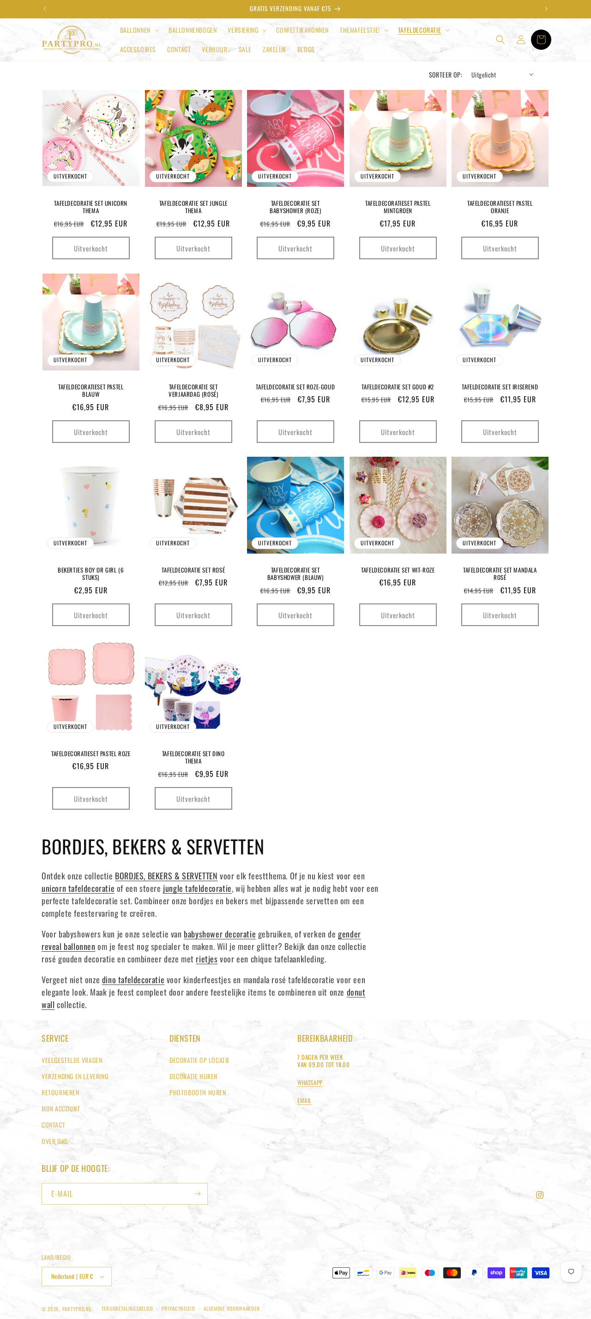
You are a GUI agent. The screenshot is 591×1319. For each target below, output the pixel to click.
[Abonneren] (197, 1194)
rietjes (206, 959)
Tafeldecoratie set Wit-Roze (397, 570)
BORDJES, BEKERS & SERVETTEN (166, 876)
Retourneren (60, 1092)
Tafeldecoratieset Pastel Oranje (499, 207)
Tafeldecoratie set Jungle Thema (193, 207)
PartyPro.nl (76, 1309)
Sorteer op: (445, 74)
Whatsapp (310, 1082)
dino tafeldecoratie (133, 979)
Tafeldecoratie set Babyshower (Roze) (295, 207)
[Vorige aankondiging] (45, 9)
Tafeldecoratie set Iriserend (500, 386)
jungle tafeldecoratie (197, 888)
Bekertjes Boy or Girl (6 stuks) (91, 574)
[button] (139, 30)
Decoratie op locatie (199, 1060)
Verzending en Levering (75, 1076)
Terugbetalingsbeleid (127, 1308)
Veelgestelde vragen (72, 1060)
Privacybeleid (178, 1308)
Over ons (55, 1141)
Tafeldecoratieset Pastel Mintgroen (397, 207)
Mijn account (61, 1108)
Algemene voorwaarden (231, 1308)
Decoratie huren (193, 1076)
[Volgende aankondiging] (546, 9)
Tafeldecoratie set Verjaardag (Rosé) (193, 390)
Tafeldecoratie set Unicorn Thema (90, 207)
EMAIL (304, 1100)
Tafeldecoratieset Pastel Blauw (90, 390)
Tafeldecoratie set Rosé (193, 570)
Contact (53, 1124)
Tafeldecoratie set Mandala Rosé (500, 574)
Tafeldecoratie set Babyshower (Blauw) (295, 574)
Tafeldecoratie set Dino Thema (193, 757)
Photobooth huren (197, 1092)
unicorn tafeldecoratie (78, 888)
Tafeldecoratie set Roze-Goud (295, 386)
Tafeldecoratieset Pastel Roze (90, 753)
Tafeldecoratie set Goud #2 (398, 386)
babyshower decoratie (220, 934)
